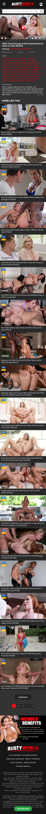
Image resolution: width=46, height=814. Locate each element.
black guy (36, 63)
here (7, 801)
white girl (20, 81)
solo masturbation (10, 78)
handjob (5, 72)
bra (11, 65)
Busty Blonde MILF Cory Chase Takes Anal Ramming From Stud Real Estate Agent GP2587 (21, 459)
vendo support (30, 762)
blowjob (5, 65)
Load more (23, 697)
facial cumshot (20, 58)
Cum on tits (15, 67)
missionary (23, 74)
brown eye (19, 65)
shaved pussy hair (9, 76)
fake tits (26, 69)
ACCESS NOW (23, 809)
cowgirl (5, 67)
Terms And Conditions (15, 759)
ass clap (31, 60)
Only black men (35, 74)
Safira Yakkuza (25, 49)
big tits (10, 58)
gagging (35, 69)
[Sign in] (41, 4)
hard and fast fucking (19, 72)
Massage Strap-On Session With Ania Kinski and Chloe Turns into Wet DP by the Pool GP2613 (22, 394)
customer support (29, 755)
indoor (5, 74)
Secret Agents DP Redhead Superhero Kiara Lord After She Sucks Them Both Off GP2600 (23, 687)
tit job (4, 81)
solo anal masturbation (28, 76)
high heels (34, 72)
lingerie (31, 58)
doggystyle (37, 67)
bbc (3, 58)
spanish (22, 78)
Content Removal (23, 766)
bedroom (18, 63)
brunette (28, 65)
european (6, 69)
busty (35, 65)
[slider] (12, 38)
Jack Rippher (13, 49)
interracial (13, 74)
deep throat (26, 67)
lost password (15, 755)
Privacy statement (32, 759)
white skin (30, 81)
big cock (27, 63)
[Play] (23, 27)
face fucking (17, 69)
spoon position (33, 78)
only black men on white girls (14, 60)
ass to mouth (7, 63)
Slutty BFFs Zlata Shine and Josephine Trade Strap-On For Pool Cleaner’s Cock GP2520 (22, 524)
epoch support (16, 762)
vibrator (12, 81)
